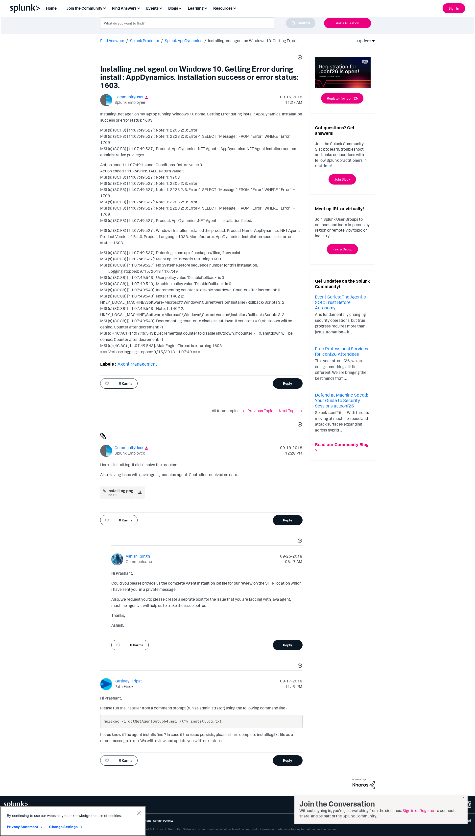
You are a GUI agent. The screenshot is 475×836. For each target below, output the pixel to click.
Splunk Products (144, 40)
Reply (287, 383)
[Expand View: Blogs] (180, 8)
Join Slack (342, 179)
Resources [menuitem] (223, 8)
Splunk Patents (163, 820)
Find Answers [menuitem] (124, 8)
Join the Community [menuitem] (84, 8)
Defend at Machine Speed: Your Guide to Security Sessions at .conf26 (341, 400)
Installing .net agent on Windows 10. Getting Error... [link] (253, 40)
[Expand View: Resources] (234, 8)
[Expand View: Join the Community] (104, 8)
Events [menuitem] (152, 8)
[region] (72, 821)
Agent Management (137, 364)
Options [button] (362, 40)
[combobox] (207, 23)
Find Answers (112, 40)
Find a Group (342, 249)
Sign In (454, 8)
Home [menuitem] (51, 8)
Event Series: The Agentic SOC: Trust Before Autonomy (340, 302)
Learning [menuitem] (196, 8)
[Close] (139, 812)
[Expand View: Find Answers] (138, 8)
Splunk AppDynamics (183, 40)
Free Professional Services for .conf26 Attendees (341, 351)
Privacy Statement (22, 827)
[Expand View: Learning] (205, 8)
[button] (299, 58)
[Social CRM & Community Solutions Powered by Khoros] (364, 783)
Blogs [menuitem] (173, 8)
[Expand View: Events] (160, 8)
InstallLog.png (120, 490)
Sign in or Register (419, 810)
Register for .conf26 (342, 98)
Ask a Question (347, 23)
